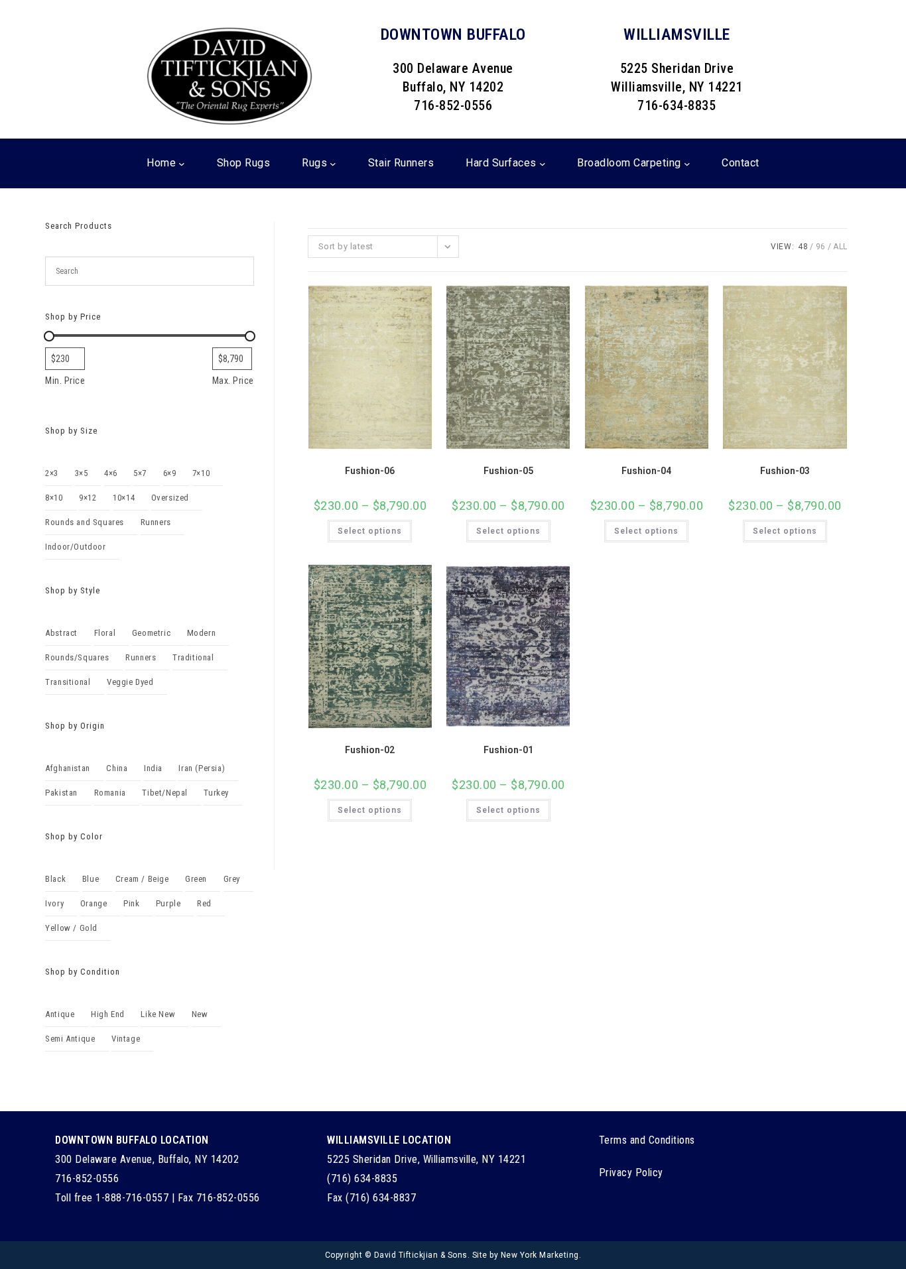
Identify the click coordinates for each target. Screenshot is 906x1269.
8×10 (53, 498)
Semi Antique (70, 1039)
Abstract (61, 633)
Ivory (54, 903)
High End (108, 1014)
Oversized (170, 498)
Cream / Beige (142, 879)
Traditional (193, 657)
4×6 (110, 473)
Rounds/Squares (77, 657)
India (153, 768)
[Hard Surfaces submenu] (542, 163)
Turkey (216, 793)
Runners (156, 522)
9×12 (87, 498)
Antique (59, 1014)
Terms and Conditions (647, 1140)
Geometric (151, 633)
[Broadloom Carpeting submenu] (687, 163)
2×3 (51, 473)
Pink (131, 903)
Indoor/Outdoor (75, 547)
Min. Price (65, 380)
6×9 (169, 473)
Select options (370, 531)
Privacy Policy (631, 1172)
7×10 (201, 473)
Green (196, 879)
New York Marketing (540, 1255)
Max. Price (233, 380)
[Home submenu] (181, 163)
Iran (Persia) (201, 768)
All (840, 246)
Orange (93, 903)
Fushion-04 (646, 470)
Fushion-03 (785, 470)
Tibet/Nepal (165, 793)
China (116, 768)
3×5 (81, 473)
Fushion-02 (370, 750)
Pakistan (61, 793)
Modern (201, 633)
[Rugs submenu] (333, 163)
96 (821, 246)
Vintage (125, 1039)
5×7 (140, 473)
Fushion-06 (370, 470)
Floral (105, 633)
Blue (90, 879)
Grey (232, 879)
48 (803, 246)
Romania (110, 793)
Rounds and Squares (84, 522)
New (200, 1014)
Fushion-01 (508, 750)
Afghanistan (67, 768)
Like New (158, 1014)
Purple (168, 903)
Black (55, 879)
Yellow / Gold (71, 928)
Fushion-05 (508, 470)
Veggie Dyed (130, 682)
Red (204, 903)
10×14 (124, 498)
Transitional (67, 682)
